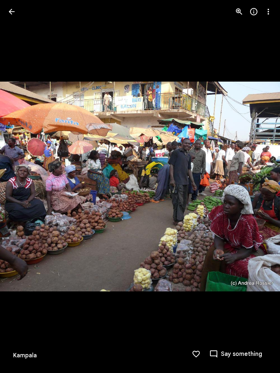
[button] (20, 186)
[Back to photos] (11, 11)
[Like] (196, 354)
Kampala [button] (25, 355)
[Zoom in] (239, 11)
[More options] (268, 11)
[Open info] (253, 11)
